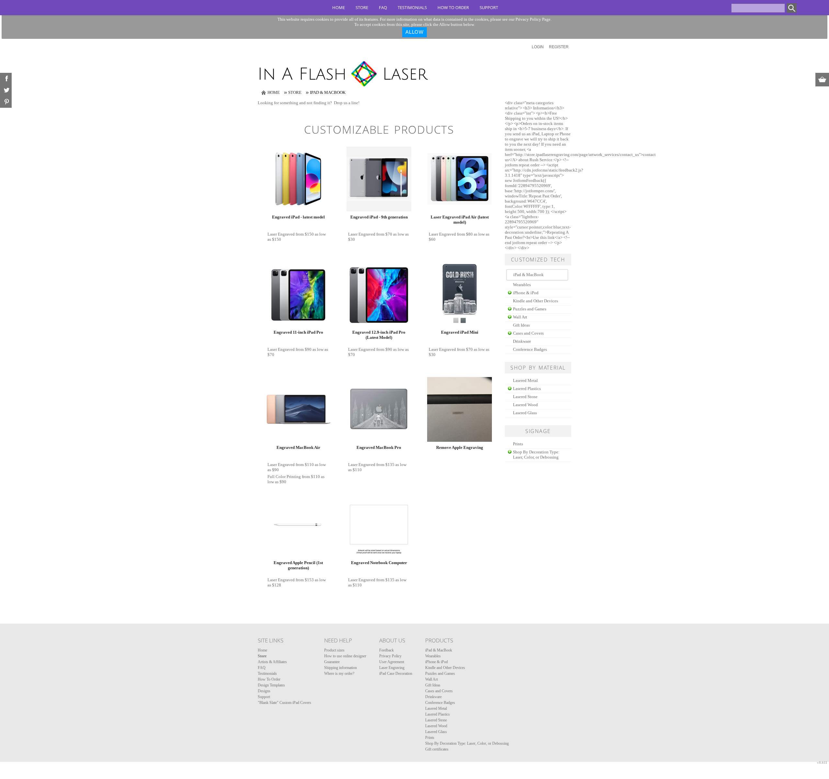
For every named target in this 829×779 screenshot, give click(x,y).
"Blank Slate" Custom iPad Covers (284, 702)
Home (338, 7)
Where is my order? (339, 673)
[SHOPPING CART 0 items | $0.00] (822, 79)
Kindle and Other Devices (535, 300)
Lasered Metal (525, 380)
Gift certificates (437, 749)
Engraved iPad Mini (459, 332)
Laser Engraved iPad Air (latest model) (460, 220)
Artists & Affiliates (272, 662)
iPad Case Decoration (395, 673)
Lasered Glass (525, 412)
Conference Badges (530, 349)
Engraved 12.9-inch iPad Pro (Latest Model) (378, 335)
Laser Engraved (281, 234)
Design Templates (271, 685)
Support (489, 7)
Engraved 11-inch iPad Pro (298, 332)
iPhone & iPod (526, 292)
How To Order (453, 7)
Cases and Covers (528, 333)
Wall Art (520, 317)
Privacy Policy (390, 656)
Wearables (522, 284)
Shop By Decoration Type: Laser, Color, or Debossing (536, 455)
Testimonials (412, 7)
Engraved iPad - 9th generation (379, 217)
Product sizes (334, 650)
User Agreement (391, 662)
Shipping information (340, 667)
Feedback (386, 650)
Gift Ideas (521, 325)
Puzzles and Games (529, 308)
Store (362, 7)
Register (559, 47)
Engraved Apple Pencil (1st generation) (298, 565)
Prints (518, 443)
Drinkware (522, 341)
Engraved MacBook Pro (379, 447)
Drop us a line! (346, 102)
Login (538, 47)
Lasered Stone (525, 396)
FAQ (383, 7)
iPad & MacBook (438, 650)
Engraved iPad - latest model (298, 217)
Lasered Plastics (527, 388)
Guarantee (332, 662)
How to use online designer (345, 656)
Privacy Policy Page (533, 19)
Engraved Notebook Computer (379, 562)
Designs (264, 691)
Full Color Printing (284, 476)
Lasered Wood (525, 404)
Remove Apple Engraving (459, 447)
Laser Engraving (391, 667)
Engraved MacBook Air (298, 447)
